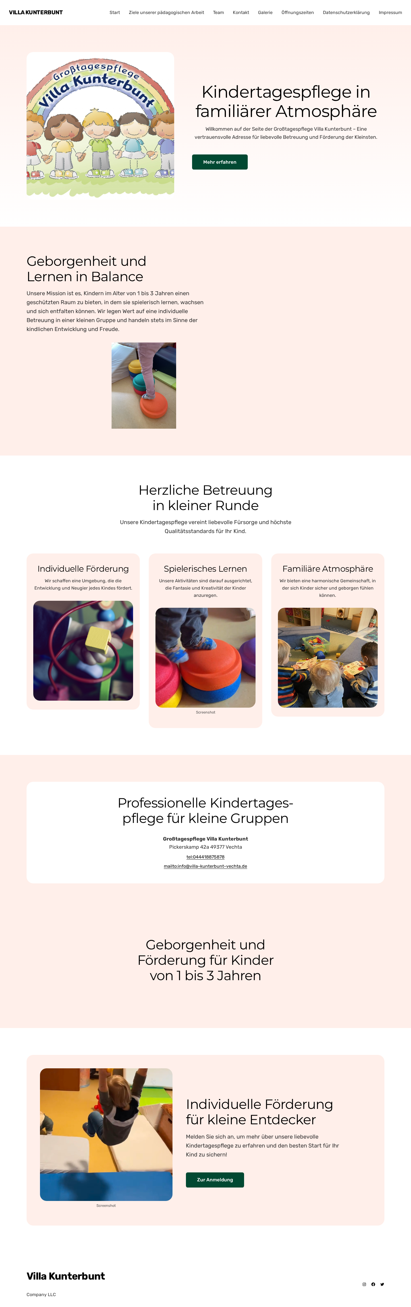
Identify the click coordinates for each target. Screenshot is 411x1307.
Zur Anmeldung (215, 1179)
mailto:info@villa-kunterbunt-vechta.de (205, 866)
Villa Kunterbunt (36, 12)
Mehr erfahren (220, 162)
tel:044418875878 (205, 857)
